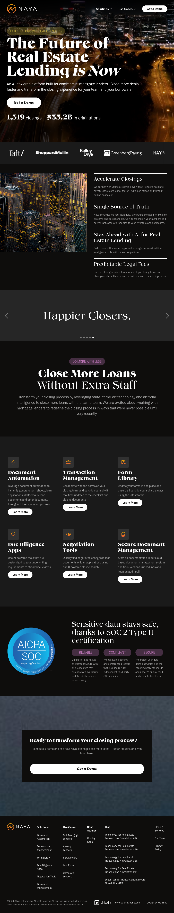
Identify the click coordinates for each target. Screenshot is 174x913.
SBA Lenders (127, 34)
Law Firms (125, 20)
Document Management (112, 48)
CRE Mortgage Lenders (71, 836)
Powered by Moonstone (127, 902)
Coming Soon (91, 839)
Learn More (20, 512)
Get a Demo (155, 9)
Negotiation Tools (107, 41)
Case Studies (92, 828)
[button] (104, 9)
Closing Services (159, 828)
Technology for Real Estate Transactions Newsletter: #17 (121, 836)
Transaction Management (113, 20)
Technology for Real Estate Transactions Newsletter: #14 (121, 870)
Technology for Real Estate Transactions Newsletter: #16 (121, 847)
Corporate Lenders (131, 27)
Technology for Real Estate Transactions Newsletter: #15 (121, 858)
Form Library (104, 27)
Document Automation (111, 13)
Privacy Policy (159, 847)
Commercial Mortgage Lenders (139, 13)
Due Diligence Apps (108, 34)
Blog (107, 827)
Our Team (160, 838)
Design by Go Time (157, 902)
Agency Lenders (129, 41)
